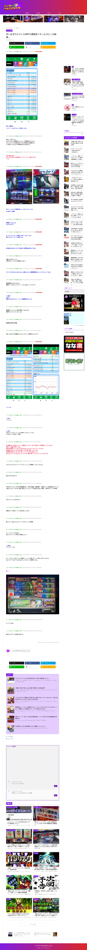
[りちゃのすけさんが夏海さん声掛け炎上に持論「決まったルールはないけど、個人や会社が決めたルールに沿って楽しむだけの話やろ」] (67, 172)
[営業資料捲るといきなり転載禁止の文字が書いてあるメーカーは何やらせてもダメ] (67, 259)
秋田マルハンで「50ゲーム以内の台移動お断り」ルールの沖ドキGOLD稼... (77, 165)
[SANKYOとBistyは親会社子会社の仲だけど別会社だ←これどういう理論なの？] (67, 266)
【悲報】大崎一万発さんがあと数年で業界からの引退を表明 (30, 688)
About (60, 13)
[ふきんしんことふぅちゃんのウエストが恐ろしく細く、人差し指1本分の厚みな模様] (67, 223)
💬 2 (8, 842)
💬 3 (8, 865)
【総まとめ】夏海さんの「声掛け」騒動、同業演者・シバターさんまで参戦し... (77, 282)
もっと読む (33, 924)
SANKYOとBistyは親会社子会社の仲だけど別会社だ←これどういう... (77, 266)
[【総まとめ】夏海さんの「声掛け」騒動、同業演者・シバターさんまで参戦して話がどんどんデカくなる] (67, 281)
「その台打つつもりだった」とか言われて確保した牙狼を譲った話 (77, 179)
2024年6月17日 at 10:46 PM (17, 791)
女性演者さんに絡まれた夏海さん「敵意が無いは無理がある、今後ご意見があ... (77, 186)
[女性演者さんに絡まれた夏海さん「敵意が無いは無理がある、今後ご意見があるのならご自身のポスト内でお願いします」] (67, 186)
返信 (56, 786)
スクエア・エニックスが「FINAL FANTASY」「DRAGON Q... (76, 150)
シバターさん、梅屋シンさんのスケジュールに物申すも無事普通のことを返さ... (77, 157)
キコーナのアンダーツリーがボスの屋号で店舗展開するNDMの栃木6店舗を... (77, 237)
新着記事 (27, 13)
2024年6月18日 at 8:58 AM (17, 781)
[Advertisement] (74, 44)
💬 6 (8, 819)
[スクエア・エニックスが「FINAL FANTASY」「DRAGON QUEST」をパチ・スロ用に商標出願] (67, 150)
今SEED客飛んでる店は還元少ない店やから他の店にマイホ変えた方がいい (77, 230)
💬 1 (35, 819)
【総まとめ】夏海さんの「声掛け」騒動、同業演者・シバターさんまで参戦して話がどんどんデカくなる (78, 84)
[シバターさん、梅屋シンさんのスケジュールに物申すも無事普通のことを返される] (67, 157)
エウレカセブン (11, 738)
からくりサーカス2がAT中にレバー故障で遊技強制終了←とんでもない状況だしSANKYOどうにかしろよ (46, 846)
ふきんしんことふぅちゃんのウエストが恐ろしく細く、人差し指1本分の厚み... (77, 223)
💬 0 (8, 888)
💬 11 (35, 842)
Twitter (48, 13)
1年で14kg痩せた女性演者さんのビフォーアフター (77, 200)
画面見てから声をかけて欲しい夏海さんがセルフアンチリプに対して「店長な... (77, 273)
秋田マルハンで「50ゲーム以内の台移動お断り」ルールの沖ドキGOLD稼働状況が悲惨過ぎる (46, 823)
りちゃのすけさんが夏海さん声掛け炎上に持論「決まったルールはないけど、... (77, 172)
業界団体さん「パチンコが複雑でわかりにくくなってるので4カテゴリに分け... (77, 252)
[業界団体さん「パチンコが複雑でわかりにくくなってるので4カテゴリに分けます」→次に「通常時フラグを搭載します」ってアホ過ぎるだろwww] (67, 252)
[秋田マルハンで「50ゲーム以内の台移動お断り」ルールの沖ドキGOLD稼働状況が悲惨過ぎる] (67, 165)
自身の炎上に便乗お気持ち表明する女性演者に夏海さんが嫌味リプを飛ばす (77, 194)
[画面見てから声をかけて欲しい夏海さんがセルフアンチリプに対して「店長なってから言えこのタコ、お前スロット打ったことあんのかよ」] (67, 273)
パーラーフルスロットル (43, 946)
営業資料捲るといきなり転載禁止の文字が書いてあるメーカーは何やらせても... (77, 259)
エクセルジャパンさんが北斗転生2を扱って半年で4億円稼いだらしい (32, 678)
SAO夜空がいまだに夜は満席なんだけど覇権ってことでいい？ (30, 726)
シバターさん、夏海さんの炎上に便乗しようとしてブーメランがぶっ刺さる (77, 215)
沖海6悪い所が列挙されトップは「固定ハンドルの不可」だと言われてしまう (77, 244)
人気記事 (38, 13)
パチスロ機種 (10, 736)
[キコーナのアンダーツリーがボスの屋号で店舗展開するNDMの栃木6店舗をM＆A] (67, 237)
